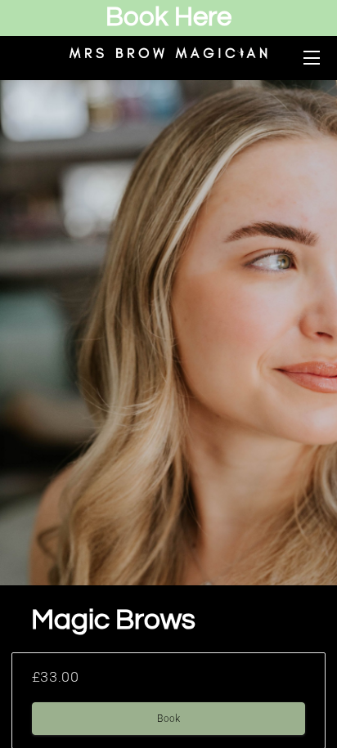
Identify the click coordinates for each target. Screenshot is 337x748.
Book (168, 718)
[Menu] (310, 57)
